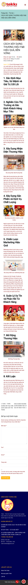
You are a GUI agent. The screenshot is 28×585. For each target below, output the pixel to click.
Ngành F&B (6, 64)
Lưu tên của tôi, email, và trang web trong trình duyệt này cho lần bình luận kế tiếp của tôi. (13, 472)
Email (3, 455)
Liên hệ (3, 576)
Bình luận (4, 425)
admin (20, 57)
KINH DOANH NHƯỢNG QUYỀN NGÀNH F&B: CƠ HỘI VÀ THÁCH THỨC (20, 406)
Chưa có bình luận (8, 60)
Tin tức (13, 57)
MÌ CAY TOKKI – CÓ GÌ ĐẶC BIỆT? (10, 529)
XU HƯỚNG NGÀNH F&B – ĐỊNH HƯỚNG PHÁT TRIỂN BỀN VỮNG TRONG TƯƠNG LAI (13, 533)
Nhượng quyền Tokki (6, 573)
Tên (2, 447)
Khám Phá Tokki (5, 570)
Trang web (3, 462)
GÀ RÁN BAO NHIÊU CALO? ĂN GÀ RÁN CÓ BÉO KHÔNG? (13, 525)
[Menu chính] (25, 5)
